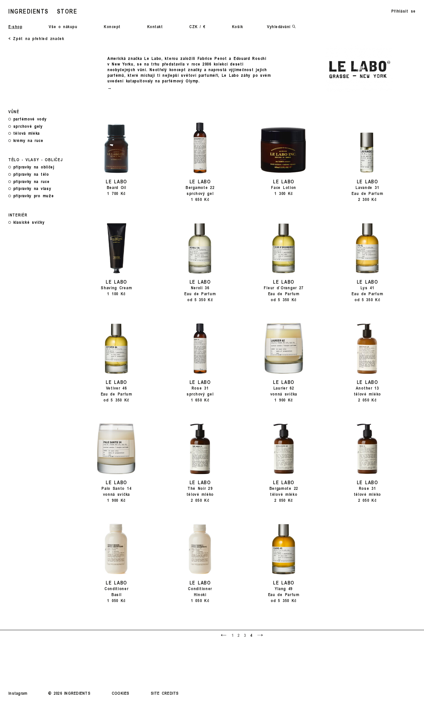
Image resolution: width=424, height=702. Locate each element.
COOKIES (121, 693)
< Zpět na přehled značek (36, 38)
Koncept (112, 26)
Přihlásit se (403, 11)
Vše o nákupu (63, 26)
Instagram (17, 693)
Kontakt (155, 26)
